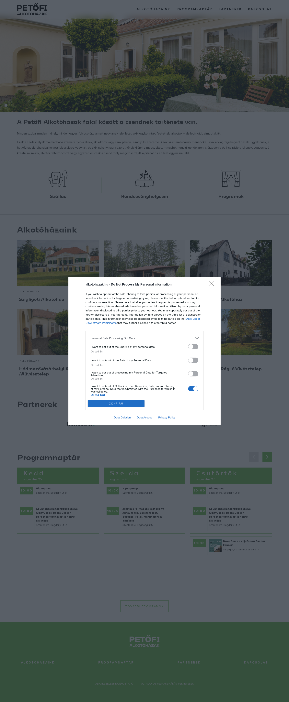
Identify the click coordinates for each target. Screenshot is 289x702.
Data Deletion (122, 417)
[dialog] (144, 351)
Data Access (144, 417)
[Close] (212, 284)
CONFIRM (116, 403)
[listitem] (144, 338)
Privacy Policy (166, 417)
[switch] (193, 346)
